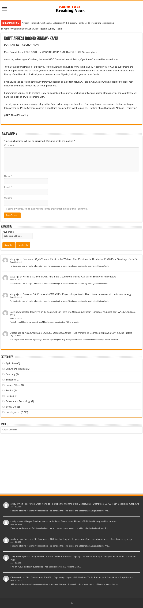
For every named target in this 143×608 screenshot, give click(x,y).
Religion (10, 396)
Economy (10, 374)
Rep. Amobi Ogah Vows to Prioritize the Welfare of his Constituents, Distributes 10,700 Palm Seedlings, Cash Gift (80, 259)
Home (6, 28)
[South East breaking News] (71, 8)
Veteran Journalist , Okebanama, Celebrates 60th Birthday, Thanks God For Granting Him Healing (68, 22)
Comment (10, 145)
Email (8, 187)
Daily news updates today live (25, 312)
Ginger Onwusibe (9, 430)
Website (8, 198)
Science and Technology (18, 401)
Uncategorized (18, 28)
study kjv (14, 259)
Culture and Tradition (16, 369)
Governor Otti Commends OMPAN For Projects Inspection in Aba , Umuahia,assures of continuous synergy (77, 294)
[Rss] (71, 603)
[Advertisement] (71, 466)
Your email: (8, 231)
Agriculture (11, 363)
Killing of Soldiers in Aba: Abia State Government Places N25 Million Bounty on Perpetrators (69, 276)
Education (11, 379)
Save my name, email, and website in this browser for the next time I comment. (48, 208)
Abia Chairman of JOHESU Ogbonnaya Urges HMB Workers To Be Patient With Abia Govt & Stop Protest (78, 333)
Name (8, 176)
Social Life (11, 406)
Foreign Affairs (13, 385)
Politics (9, 390)
